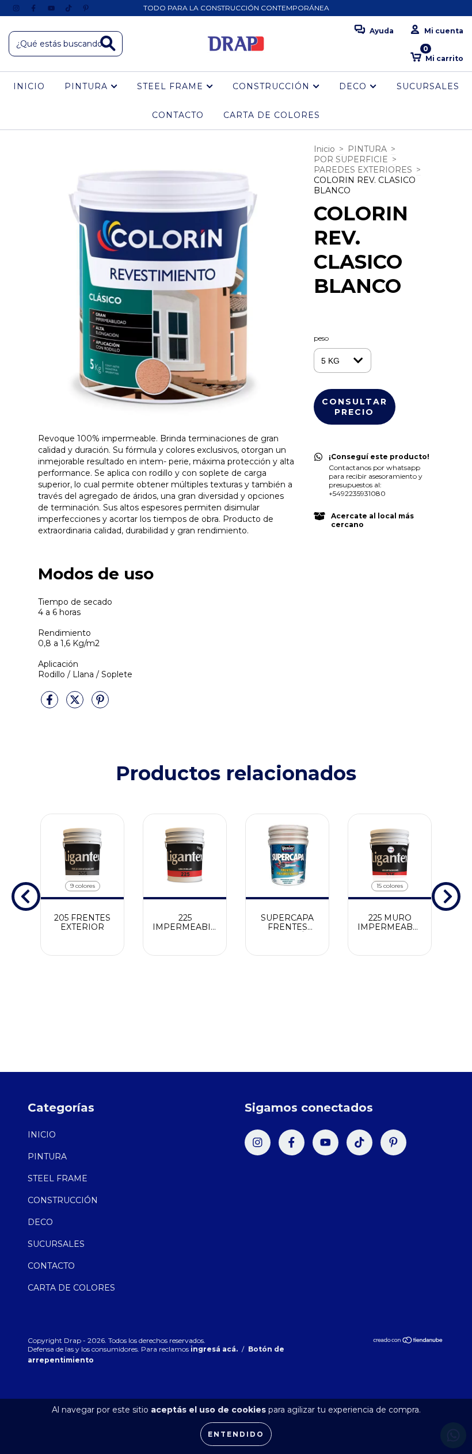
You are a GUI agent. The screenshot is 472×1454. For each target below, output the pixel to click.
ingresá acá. (214, 1349)
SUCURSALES (428, 86)
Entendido (236, 1434)
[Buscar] (107, 43)
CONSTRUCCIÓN (273, 86)
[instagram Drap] (17, 8)
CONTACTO (178, 115)
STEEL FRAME (171, 86)
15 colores (389, 886)
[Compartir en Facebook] (50, 704)
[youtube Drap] (52, 8)
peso (321, 338)
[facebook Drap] (34, 8)
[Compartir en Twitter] (76, 704)
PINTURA (87, 86)
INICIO (29, 86)
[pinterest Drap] (85, 8)
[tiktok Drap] (69, 8)
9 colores (82, 886)
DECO (354, 86)
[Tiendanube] (408, 1341)
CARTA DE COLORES (271, 115)
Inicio (324, 149)
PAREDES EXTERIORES (363, 170)
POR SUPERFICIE (351, 159)
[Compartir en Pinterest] (100, 704)
